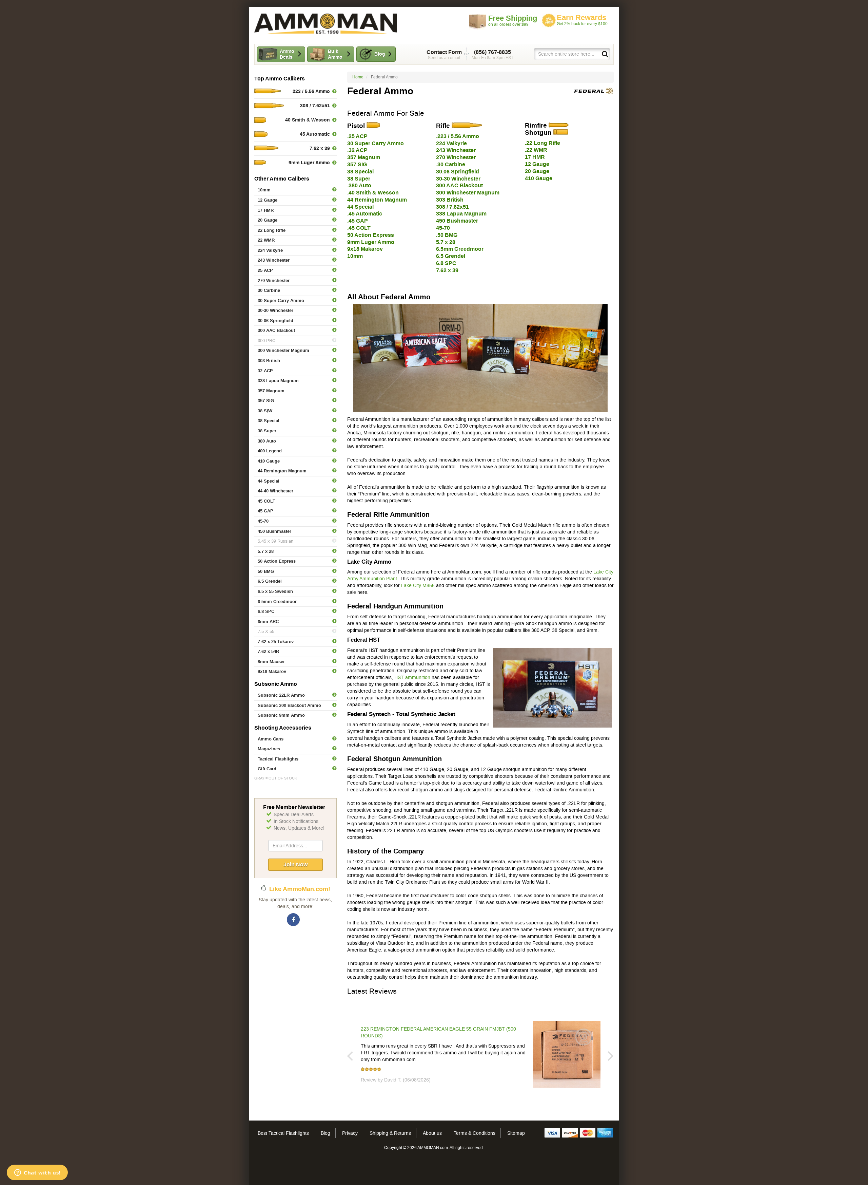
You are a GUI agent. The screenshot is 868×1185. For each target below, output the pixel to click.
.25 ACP (357, 136)
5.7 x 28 (266, 551)
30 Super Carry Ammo (281, 300)
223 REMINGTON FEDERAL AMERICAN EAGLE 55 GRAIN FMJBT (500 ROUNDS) (438, 1032)
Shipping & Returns (390, 1133)
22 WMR (266, 240)
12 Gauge (267, 200)
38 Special (268, 420)
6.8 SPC (266, 611)
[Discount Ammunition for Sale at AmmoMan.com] (325, 24)
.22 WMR (536, 150)
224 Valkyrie (270, 250)
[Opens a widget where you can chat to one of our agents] (37, 1173)
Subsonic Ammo (275, 684)
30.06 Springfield (275, 320)
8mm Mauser (271, 661)
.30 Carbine (450, 164)
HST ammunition (412, 677)
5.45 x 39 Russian (275, 541)
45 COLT (266, 501)
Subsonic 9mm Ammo (281, 715)
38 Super (267, 430)
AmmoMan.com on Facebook (293, 920)
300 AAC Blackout (276, 330)
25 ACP (265, 270)
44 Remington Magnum (282, 470)
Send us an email (444, 54)
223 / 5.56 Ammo (311, 91)
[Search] (604, 53)
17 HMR (266, 210)
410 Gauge (269, 461)
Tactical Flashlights (278, 758)
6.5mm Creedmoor (277, 601)
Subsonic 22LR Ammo (281, 695)
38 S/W (265, 410)
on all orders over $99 (512, 20)
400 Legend (270, 450)
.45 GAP (357, 221)
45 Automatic (315, 134)
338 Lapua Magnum (278, 380)
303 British (269, 360)
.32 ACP (357, 150)
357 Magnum (271, 390)
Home (357, 77)
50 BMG (266, 571)
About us (432, 1133)
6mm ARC (268, 621)
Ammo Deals (287, 54)
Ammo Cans (270, 738)
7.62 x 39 (320, 148)
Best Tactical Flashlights (283, 1133)
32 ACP (265, 370)
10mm (264, 189)
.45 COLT (359, 228)
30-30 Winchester (275, 310)
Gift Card (267, 768)
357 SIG (266, 400)
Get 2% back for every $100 (582, 20)
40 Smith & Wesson (307, 120)
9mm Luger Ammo (309, 162)
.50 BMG (446, 235)
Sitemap (516, 1133)
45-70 (263, 521)
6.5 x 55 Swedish (275, 591)
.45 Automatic (364, 214)
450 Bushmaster (274, 531)
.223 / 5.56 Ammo (457, 136)
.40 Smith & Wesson (373, 192)
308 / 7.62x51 (315, 105)
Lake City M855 (418, 585)
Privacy (350, 1133)
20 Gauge (267, 220)
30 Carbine (269, 290)
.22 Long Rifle (542, 143)
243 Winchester (274, 260)
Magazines (269, 748)
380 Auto (267, 441)
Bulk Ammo (335, 54)
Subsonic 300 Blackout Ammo (289, 705)
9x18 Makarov (272, 671)
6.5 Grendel (270, 581)
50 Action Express (277, 561)
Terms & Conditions (474, 1133)
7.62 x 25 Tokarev (276, 641)
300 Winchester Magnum (283, 350)
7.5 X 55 (266, 631)
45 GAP (265, 510)
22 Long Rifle (271, 230)
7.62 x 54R (268, 651)
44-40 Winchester (275, 490)
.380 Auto (359, 185)
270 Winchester (274, 280)
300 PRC (266, 340)
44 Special (268, 481)
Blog (379, 54)
